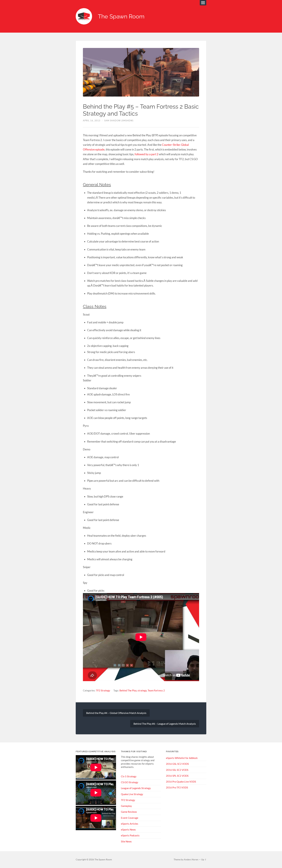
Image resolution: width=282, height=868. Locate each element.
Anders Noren (191, 859)
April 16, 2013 (91, 120)
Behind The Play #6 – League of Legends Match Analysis (164, 723)
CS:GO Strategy (129, 782)
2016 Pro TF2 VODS (177, 787)
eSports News (128, 829)
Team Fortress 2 (156, 690)
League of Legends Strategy (136, 788)
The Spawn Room (121, 16)
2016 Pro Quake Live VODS (181, 781)
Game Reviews (129, 811)
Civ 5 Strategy (128, 776)
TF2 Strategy (103, 690)
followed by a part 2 (146, 154)
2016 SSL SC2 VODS (177, 769)
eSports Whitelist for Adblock (182, 757)
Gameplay (126, 805)
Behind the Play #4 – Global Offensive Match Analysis (116, 712)
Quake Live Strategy (132, 794)
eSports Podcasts (130, 835)
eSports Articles (129, 823)
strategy (142, 690)
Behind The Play (128, 690)
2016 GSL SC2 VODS (177, 763)
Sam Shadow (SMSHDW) (118, 120)
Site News (126, 841)
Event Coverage (129, 817)
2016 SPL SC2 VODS (177, 775)
